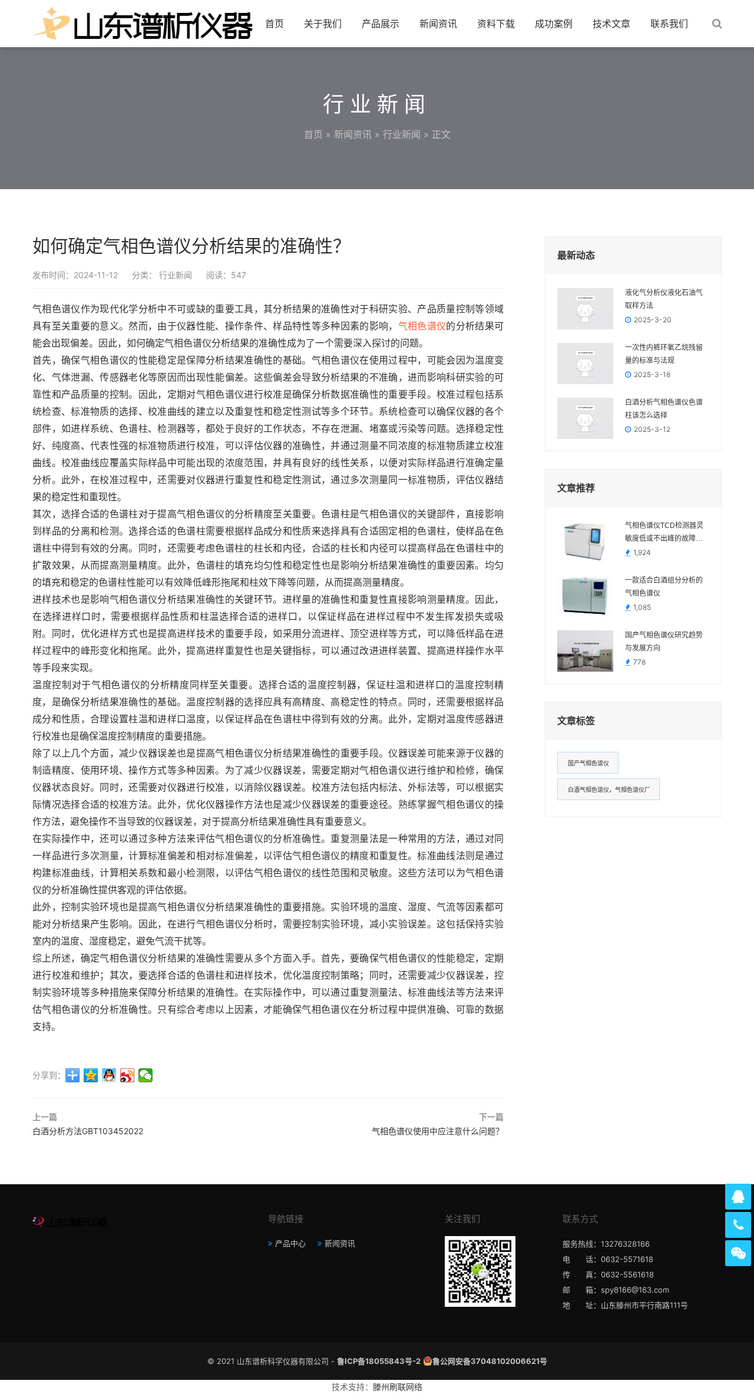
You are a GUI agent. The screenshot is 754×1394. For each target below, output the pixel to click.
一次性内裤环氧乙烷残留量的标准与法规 (664, 354)
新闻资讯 (438, 23)
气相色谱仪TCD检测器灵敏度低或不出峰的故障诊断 (664, 533)
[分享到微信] (145, 1075)
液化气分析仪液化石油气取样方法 (664, 299)
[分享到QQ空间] (91, 1075)
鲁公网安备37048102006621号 (489, 1361)
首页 (274, 23)
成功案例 (554, 23)
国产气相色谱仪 (588, 763)
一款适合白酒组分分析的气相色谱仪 (664, 586)
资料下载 (496, 23)
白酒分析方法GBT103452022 (87, 1131)
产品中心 (290, 1243)
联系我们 (669, 23)
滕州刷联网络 (397, 1387)
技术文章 (611, 23)
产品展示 (380, 23)
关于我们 (323, 23)
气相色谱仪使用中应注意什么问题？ (438, 1131)
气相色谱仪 (422, 326)
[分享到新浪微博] (127, 1075)
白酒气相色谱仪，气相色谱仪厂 (609, 789)
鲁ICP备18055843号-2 (379, 1361)
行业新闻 (402, 134)
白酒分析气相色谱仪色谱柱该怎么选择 (664, 408)
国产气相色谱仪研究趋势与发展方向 (664, 641)
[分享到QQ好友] (109, 1075)
